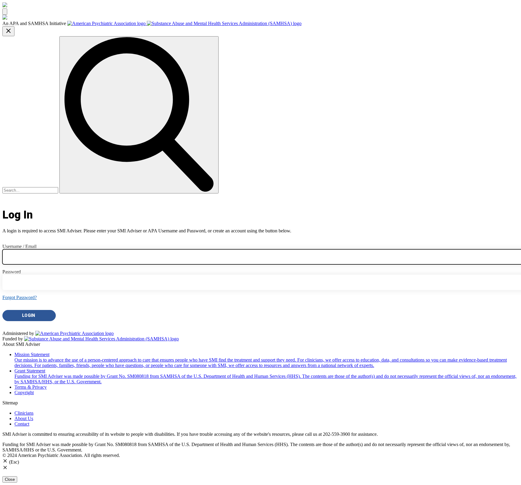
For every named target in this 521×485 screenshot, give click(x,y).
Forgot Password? (19, 297)
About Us (23, 418)
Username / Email (19, 246)
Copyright (24, 392)
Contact (21, 423)
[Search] (139, 114)
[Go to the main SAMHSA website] (224, 23)
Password (11, 271)
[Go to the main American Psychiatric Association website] (107, 23)
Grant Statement (265, 376)
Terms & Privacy (30, 387)
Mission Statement (260, 360)
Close (10, 479)
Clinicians (23, 413)
